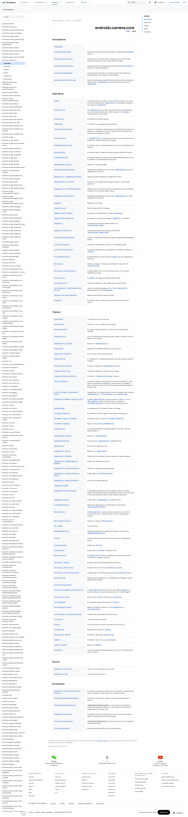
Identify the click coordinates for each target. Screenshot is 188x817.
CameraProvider (60, 138)
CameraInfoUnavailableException (66, 698)
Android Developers (58, 20)
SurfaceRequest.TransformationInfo (68, 614)
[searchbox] (13, 17)
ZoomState (58, 300)
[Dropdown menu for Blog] (89, 2)
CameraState (58, 349)
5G (56, 792)
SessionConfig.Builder (63, 585)
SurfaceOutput (59, 278)
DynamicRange (59, 408)
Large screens (86, 777)
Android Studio (174, 2)
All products (100, 804)
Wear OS (84, 780)
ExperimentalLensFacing (63, 59)
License (37, 812)
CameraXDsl (58, 47)
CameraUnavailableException (65, 705)
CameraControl (110, 103)
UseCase (125, 112)
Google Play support (167, 783)
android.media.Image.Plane (98, 232)
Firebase (71, 804)
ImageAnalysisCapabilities (64, 170)
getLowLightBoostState (96, 507)
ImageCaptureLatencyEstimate (65, 491)
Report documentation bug (169, 780)
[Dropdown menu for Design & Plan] (47, 2)
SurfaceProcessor (60, 283)
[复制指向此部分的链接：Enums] (62, 662)
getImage (129, 52)
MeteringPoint (93, 401)
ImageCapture (104, 82)
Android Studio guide (141, 779)
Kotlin (128, 31)
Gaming (57, 777)
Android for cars (87, 786)
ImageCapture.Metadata (62, 456)
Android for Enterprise (35, 780)
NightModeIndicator (61, 531)
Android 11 (111, 796)
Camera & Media (60, 786)
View (120, 399)
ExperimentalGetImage (62, 52)
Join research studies (167, 786)
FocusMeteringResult (62, 424)
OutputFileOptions (106, 473)
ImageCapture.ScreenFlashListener (67, 189)
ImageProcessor (60, 208)
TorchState (58, 619)
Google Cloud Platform (85, 804)
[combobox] (136, 2)
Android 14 (111, 786)
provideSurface (93, 609)
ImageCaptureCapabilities (64, 196)
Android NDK (139, 791)
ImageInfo (58, 203)
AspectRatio (58, 319)
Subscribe (164, 812)
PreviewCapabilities (62, 257)
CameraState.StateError (63, 354)
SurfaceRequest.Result (62, 607)
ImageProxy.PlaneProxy (62, 230)
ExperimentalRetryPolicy (63, 66)
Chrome (62, 804)
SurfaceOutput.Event (62, 597)
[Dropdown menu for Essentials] (30, 2)
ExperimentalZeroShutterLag (65, 80)
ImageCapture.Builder (62, 451)
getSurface (118, 597)
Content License (102, 741)
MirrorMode (58, 526)
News (30, 789)
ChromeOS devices (88, 783)
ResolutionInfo (60, 555)
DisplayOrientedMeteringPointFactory (68, 399)
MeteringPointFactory (97, 399)
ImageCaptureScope (61, 500)
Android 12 (111, 792)
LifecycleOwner (107, 394)
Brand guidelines (47, 812)
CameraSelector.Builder (63, 344)
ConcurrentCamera (61, 381)
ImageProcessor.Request (63, 213)
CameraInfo (92, 84)
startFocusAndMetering (105, 424)
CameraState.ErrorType (63, 669)
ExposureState (59, 152)
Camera (56, 101)
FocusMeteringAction (95, 403)
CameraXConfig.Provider (63, 145)
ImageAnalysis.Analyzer (63, 164)
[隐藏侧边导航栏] (24, 813)
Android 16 (111, 780)
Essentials (24, 2)
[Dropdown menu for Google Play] (76, 2)
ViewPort (57, 640)
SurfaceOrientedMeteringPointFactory (68, 590)
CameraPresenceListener (63, 129)
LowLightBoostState (61, 505)
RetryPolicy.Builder (62, 563)
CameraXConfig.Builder (63, 366)
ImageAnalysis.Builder (62, 436)
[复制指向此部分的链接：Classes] (63, 312)
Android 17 (111, 777)
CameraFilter (59, 119)
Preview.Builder (60, 545)
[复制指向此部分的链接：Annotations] (68, 40)
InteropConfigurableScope (64, 237)
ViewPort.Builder (60, 645)
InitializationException (63, 721)
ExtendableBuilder (61, 157)
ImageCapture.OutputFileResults (66, 480)
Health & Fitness (60, 783)
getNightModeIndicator (96, 533)
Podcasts (31, 796)
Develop (55, 2)
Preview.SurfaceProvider (63, 250)
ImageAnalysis (120, 170)
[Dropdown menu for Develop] (60, 2)
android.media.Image (96, 225)
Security (31, 783)
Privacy (57, 789)
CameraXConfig (59, 359)
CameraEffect (59, 324)
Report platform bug (167, 777)
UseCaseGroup (122, 394)
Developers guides (140, 782)
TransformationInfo (119, 288)
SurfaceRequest (106, 290)
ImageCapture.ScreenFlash (64, 182)
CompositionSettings (62, 371)
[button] (13, 23)
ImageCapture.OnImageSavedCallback (68, 177)
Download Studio (140, 788)
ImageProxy (118, 213)
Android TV (85, 789)
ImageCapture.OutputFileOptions (66, 468)
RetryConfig (121, 573)
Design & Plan (39, 2)
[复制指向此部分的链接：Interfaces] (66, 94)
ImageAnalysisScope (61, 441)
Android (31, 777)
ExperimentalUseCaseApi (63, 73)
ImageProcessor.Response (63, 218)
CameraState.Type (61, 674)
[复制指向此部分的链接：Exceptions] (67, 684)
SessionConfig (59, 578)
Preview (90, 252)
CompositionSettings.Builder (65, 376)
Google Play (69, 2)
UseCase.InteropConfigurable (65, 295)
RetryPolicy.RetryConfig (63, 568)
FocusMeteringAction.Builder (65, 418)
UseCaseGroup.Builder (62, 635)
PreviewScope (59, 550)
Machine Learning (60, 780)
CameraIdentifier (60, 329)
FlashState (58, 650)
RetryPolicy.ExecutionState (64, 271)
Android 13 (111, 789)
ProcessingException (62, 728)
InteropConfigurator (62, 245)
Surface (127, 250)
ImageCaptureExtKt (61, 486)
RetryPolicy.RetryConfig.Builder (67, 573)
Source (31, 786)
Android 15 (111, 783)
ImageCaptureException (63, 714)
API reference (8, 10)
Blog (84, 2)
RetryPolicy (128, 66)
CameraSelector (60, 336)
